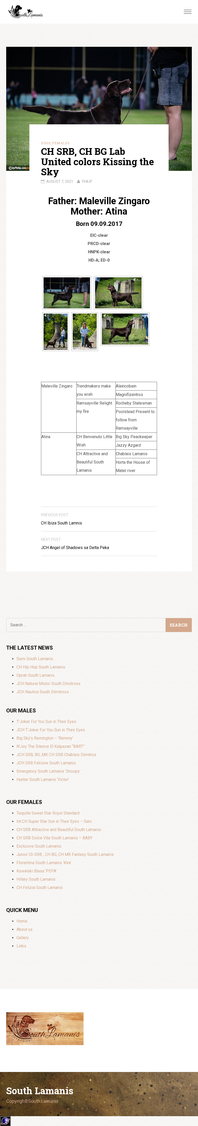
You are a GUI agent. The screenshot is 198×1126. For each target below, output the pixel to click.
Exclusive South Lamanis (38, 846)
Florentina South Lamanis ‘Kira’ (43, 862)
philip (87, 181)
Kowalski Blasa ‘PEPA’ (36, 871)
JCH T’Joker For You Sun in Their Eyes (50, 729)
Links (21, 946)
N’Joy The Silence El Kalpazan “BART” (50, 746)
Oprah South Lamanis (35, 675)
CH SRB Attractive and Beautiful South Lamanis (58, 829)
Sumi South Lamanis (34, 658)
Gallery (22, 937)
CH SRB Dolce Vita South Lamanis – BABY (54, 837)
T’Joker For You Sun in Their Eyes (46, 721)
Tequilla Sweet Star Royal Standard (47, 813)
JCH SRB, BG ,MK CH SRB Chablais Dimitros (56, 754)
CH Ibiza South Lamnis (61, 519)
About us (24, 929)
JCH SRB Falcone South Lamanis (46, 762)
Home (21, 921)
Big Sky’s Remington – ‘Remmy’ (44, 738)
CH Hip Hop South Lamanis (40, 667)
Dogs (46, 143)
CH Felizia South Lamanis (39, 887)
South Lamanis (39, 1090)
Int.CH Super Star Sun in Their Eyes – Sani (54, 821)
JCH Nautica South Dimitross (42, 691)
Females (61, 143)
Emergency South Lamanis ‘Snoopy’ (48, 771)
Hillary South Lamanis (35, 879)
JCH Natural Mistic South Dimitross (48, 683)
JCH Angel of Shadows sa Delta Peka (75, 543)
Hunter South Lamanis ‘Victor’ (42, 779)
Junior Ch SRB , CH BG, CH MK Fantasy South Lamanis (65, 854)
